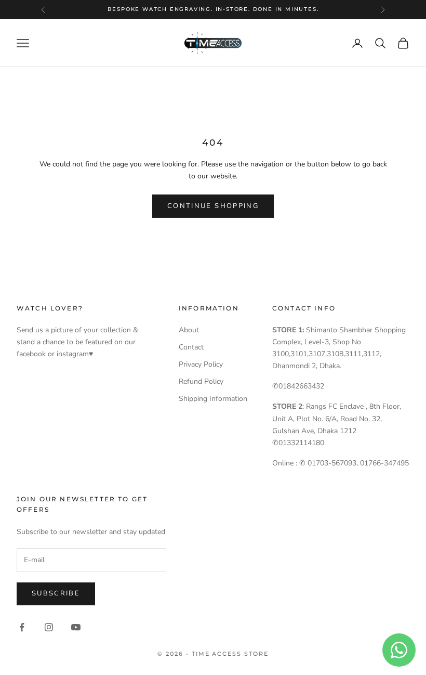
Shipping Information (213, 399)
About (189, 330)
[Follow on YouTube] (76, 627)
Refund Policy (201, 381)
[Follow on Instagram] (49, 627)
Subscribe (56, 593)
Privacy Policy (201, 364)
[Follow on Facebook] (22, 627)
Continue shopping (213, 206)
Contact (191, 347)
